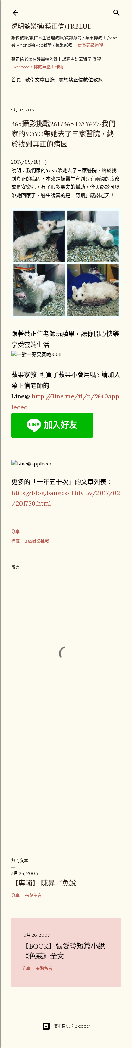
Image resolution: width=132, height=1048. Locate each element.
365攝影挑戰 (37, 541)
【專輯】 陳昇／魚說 (43, 883)
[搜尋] (116, 11)
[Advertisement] (66, 795)
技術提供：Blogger (71, 1026)
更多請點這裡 (90, 45)
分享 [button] (15, 531)
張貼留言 (33, 895)
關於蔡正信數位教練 (80, 80)
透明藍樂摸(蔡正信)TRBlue (51, 26)
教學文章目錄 (40, 80)
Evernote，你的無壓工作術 (37, 66)
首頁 (16, 80)
